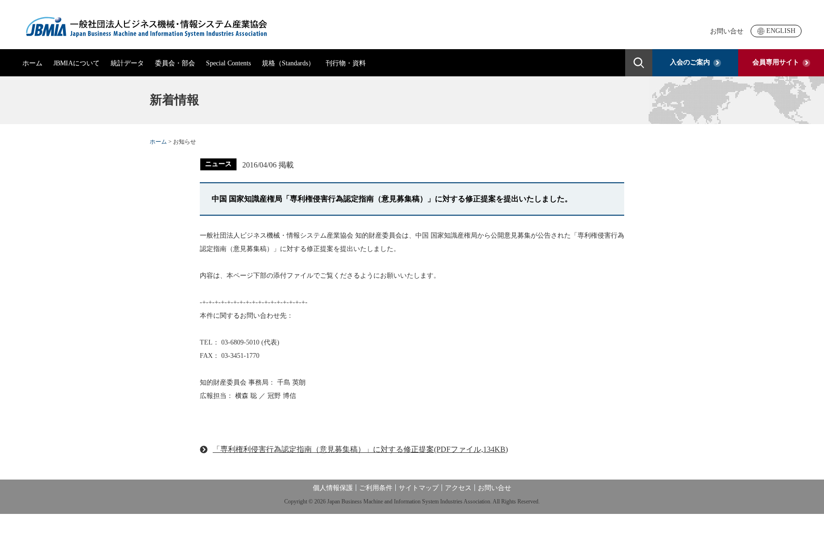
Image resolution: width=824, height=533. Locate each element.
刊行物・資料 (346, 63)
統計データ (127, 63)
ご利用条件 (375, 487)
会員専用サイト (775, 62)
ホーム (32, 63)
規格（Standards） (288, 63)
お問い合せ (726, 31)
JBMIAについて (76, 63)
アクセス (458, 487)
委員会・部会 (175, 63)
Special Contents (228, 63)
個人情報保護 (333, 487)
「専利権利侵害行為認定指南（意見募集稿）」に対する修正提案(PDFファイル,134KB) (360, 449)
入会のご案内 (690, 62)
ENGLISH (780, 30)
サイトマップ (419, 487)
